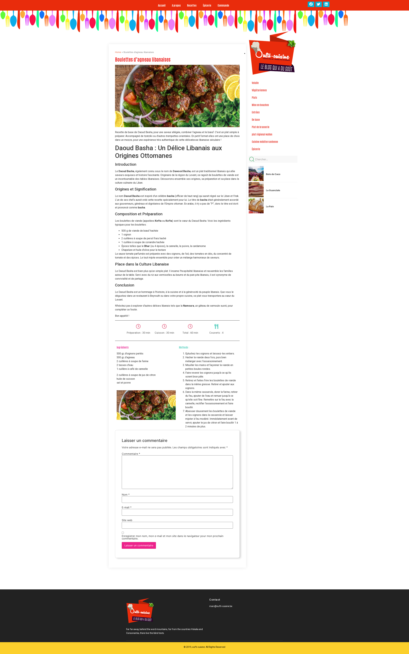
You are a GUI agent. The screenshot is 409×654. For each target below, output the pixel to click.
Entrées (256, 112)
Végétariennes (259, 90)
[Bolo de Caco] (256, 180)
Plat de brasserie (260, 126)
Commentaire (131, 453)
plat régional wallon (262, 134)
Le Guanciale (273, 190)
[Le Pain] (256, 212)
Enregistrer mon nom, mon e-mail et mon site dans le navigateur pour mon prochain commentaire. (172, 537)
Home (118, 52)
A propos (176, 5)
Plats (254, 97)
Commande (223, 5)
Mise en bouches (260, 104)
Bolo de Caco (273, 174)
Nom (126, 494)
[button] (311, 4)
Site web (127, 520)
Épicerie (207, 5)
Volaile (255, 82)
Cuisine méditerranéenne (265, 141)
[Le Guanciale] (256, 196)
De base (256, 119)
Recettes (192, 5)
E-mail (126, 507)
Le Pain (270, 206)
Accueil (162, 5)
